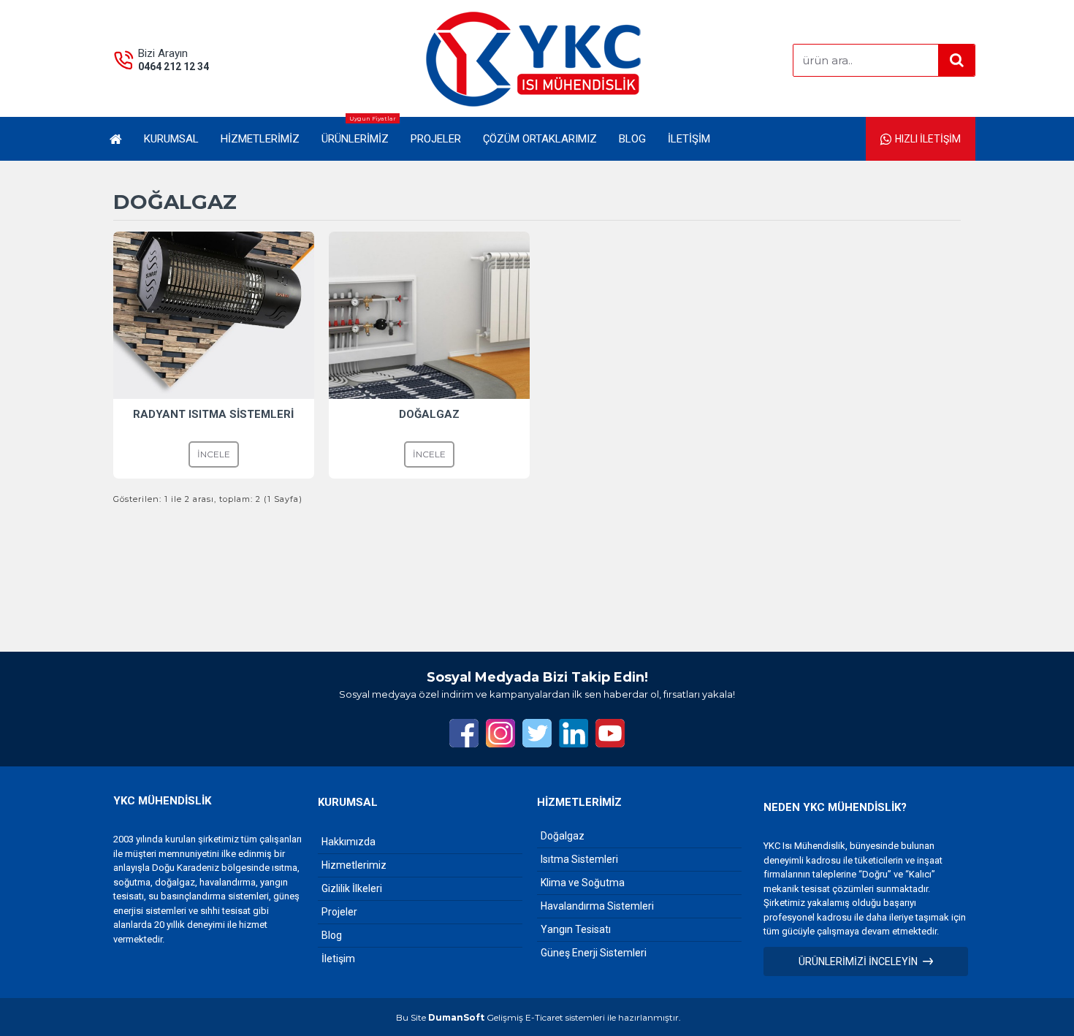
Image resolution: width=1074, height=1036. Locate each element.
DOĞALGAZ (429, 414)
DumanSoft (456, 1017)
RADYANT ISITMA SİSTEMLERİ (213, 414)
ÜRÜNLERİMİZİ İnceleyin (858, 961)
